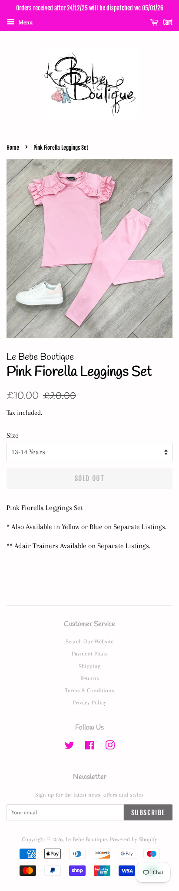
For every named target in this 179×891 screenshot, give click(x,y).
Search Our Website (89, 641)
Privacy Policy (89, 702)
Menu (25, 22)
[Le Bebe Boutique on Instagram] (110, 746)
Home (13, 147)
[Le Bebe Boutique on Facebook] (90, 746)
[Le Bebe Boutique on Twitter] (69, 746)
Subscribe (148, 812)
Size (13, 435)
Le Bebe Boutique (86, 839)
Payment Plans (90, 653)
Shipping (89, 665)
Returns (89, 678)
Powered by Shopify (133, 839)
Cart (167, 22)
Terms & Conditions (89, 690)
